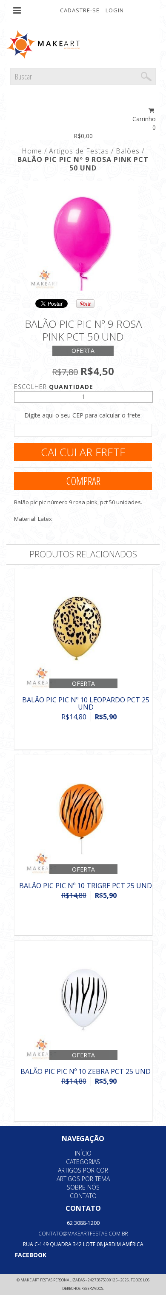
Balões (128, 151)
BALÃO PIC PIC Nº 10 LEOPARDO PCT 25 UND (85, 703)
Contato (83, 1196)
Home (32, 151)
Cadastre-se (80, 10)
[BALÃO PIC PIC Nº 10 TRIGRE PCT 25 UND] (83, 816)
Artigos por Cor (83, 1170)
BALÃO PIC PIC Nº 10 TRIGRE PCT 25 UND (85, 885)
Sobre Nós (83, 1187)
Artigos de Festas (79, 151)
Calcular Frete (83, 452)
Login (115, 10)
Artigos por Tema (83, 1179)
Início (83, 1153)
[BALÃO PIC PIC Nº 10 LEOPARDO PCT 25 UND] (83, 630)
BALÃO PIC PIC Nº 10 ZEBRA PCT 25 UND (85, 1071)
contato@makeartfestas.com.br (83, 1233)
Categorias (83, 1162)
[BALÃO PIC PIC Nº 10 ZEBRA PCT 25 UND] (83, 1002)
